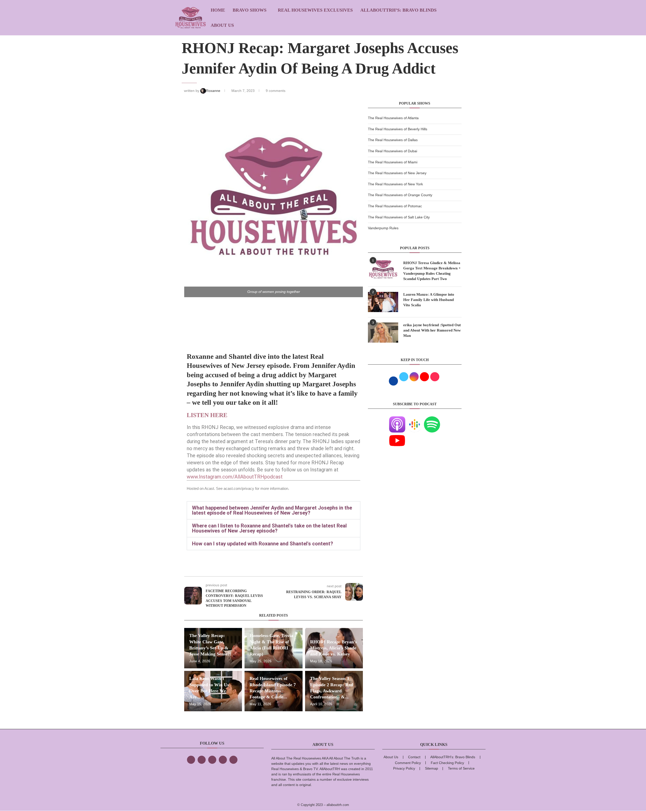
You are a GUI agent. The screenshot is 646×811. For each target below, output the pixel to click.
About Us (222, 25)
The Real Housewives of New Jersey (397, 173)
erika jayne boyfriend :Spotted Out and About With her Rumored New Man (432, 330)
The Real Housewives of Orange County (400, 195)
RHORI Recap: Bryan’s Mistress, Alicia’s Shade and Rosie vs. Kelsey (333, 648)
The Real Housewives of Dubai (392, 151)
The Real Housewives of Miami (392, 162)
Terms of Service (461, 768)
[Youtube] (397, 436)
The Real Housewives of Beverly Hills (397, 129)
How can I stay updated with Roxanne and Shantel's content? (262, 544)
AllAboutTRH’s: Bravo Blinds (398, 10)
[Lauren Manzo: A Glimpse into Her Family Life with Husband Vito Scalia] (383, 302)
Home (218, 10)
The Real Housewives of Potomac (395, 206)
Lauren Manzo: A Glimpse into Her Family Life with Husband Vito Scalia (428, 299)
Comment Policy (408, 763)
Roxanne (213, 91)
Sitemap (431, 768)
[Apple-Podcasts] (397, 419)
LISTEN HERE (208, 415)
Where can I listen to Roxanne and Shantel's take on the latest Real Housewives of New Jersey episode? (269, 528)
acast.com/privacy (239, 488)
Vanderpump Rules (383, 228)
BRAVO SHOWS (249, 10)
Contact (414, 757)
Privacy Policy (404, 768)
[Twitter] (202, 760)
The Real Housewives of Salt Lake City (399, 217)
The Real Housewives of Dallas (393, 140)
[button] (273, 510)
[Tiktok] (223, 760)
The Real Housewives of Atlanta (393, 118)
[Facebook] (191, 760)
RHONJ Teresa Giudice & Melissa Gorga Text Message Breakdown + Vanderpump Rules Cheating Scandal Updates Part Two (432, 271)
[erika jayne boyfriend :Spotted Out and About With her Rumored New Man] (383, 332)
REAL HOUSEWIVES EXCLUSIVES (315, 10)
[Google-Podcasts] (415, 419)
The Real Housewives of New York (395, 184)
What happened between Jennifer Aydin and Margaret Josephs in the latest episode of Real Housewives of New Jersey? (272, 510)
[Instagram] (212, 760)
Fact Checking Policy (447, 763)
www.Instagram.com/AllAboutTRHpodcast (235, 477)
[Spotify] (432, 419)
